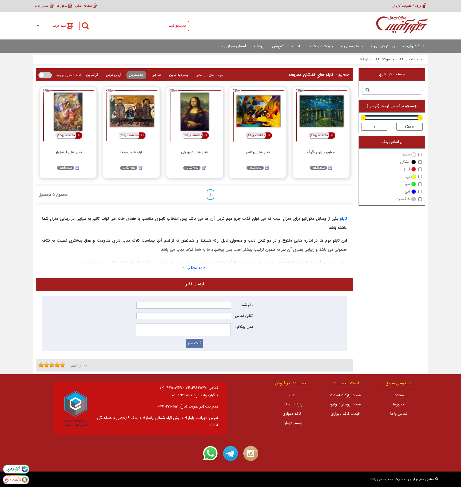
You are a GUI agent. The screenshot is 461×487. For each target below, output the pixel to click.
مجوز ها (62, 5)
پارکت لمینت (292, 404)
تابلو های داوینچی (194, 152)
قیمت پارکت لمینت (345, 395)
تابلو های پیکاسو (257, 152)
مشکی (405, 162)
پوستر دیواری (291, 423)
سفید (406, 154)
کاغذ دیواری (292, 414)
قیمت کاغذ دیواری (345, 414)
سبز (407, 184)
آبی (407, 192)
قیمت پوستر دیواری (345, 404)
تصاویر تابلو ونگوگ (321, 152)
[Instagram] (250, 453)
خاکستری (402, 199)
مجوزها (398, 404)
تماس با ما (41, 5)
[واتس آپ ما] (210, 453)
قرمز (407, 169)
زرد (408, 177)
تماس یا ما (398, 414)
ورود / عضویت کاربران (406, 5)
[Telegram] (230, 453)
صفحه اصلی (83, 5)
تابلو (342, 218)
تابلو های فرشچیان (68, 152)
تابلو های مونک (131, 152)
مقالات (399, 395)
